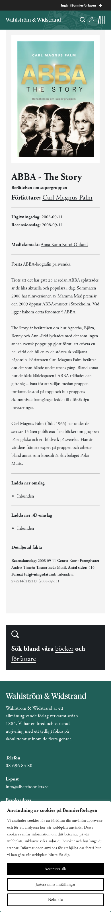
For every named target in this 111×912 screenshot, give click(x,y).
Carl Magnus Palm (67, 198)
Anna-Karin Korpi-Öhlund (64, 245)
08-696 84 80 (19, 766)
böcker (64, 648)
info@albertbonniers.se (27, 787)
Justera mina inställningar (55, 884)
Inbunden (25, 496)
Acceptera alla (56, 869)
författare (23, 659)
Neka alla (55, 899)
